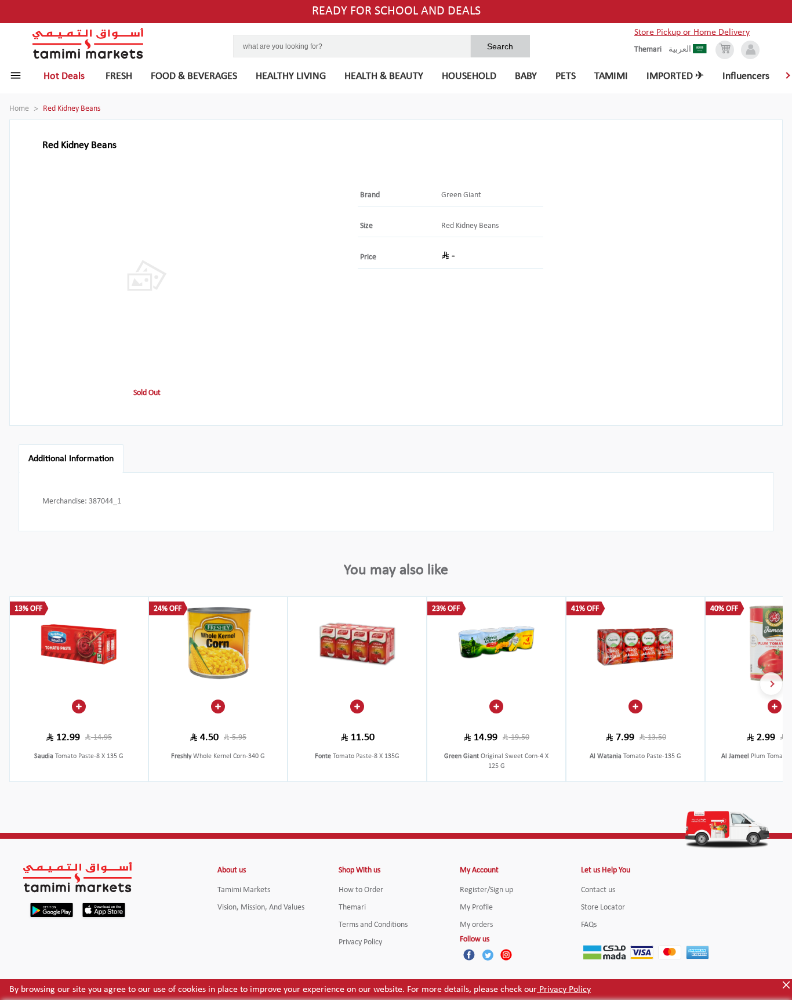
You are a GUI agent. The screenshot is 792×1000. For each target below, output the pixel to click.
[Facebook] (469, 954)
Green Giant (461, 195)
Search (500, 46)
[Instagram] (506, 954)
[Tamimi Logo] (88, 43)
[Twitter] (487, 954)
